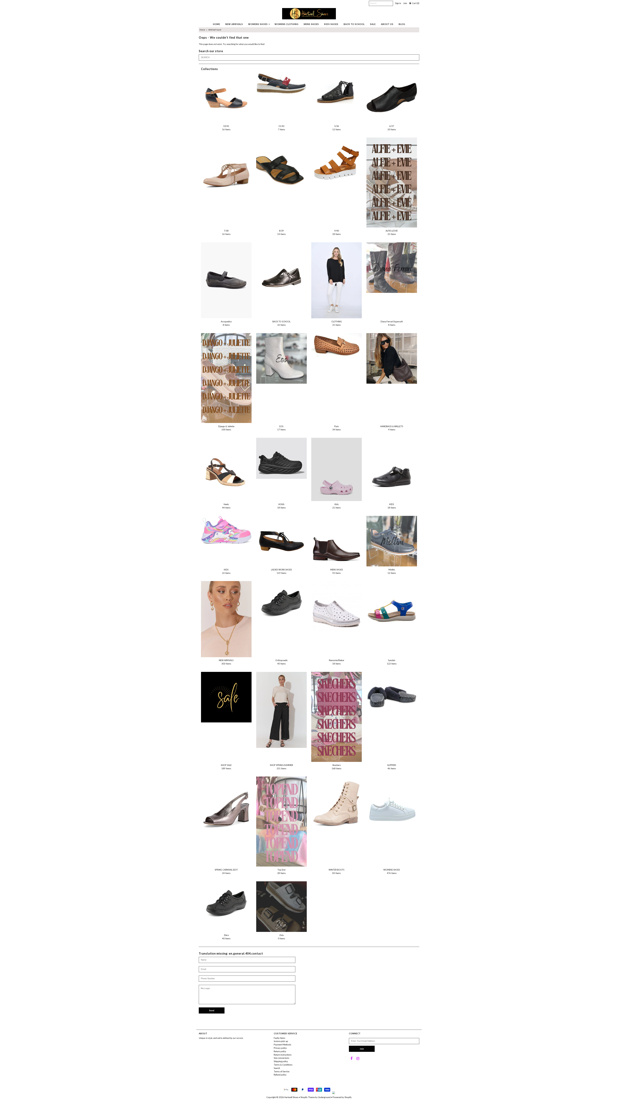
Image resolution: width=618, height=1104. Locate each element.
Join (405, 3)
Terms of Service (281, 1071)
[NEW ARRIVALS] (226, 619)
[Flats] (336, 345)
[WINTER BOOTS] (336, 806)
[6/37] (391, 97)
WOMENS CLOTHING (286, 24)
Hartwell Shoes (291, 1097)
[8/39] (281, 162)
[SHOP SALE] (226, 697)
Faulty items (279, 1038)
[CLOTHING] (336, 280)
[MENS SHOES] (336, 541)
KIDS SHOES (331, 24)
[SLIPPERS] (391, 697)
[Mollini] (391, 541)
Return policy (280, 1051)
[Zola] (281, 906)
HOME (216, 24)
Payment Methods (282, 1044)
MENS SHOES (311, 24)
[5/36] (336, 91)
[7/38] (226, 166)
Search (277, 1068)
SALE (373, 24)
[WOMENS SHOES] (391, 802)
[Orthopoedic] (281, 602)
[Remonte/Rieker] (336, 606)
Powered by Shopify (342, 1097)
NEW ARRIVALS (234, 24)
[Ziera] (226, 903)
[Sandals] (391, 606)
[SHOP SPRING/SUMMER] (281, 710)
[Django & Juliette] (226, 378)
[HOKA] (281, 458)
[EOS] (281, 358)
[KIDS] (391, 467)
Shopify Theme (307, 1097)
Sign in (398, 3)
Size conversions (281, 1058)
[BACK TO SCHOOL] (281, 267)
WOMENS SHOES (258, 24)
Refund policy (280, 1074)
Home (202, 29)
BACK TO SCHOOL (354, 24)
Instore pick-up (281, 1041)
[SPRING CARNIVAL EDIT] (226, 806)
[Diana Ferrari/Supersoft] (391, 267)
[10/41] (226, 97)
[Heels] (226, 468)
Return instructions (282, 1054)
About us (387, 24)
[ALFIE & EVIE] (391, 182)
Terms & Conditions (283, 1064)
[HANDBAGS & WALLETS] (391, 358)
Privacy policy (280, 1048)
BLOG (402, 24)
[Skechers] (336, 717)
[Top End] (281, 822)
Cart (415, 3)
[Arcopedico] (226, 280)
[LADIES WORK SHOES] (281, 541)
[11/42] (281, 83)
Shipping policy (281, 1061)
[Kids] (336, 469)
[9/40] (336, 162)
